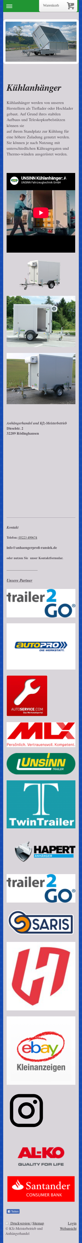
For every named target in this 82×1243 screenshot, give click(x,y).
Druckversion (20, 1223)
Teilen (14, 1211)
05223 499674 (27, 537)
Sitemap (38, 1223)
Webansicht (68, 1228)
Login (72, 1223)
